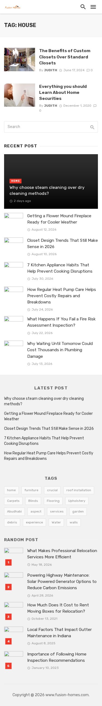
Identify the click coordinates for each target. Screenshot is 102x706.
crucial (52, 490)
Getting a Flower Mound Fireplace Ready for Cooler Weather (59, 219)
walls (74, 522)
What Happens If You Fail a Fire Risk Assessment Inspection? (61, 322)
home (11, 490)
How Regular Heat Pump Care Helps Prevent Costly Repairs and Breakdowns (61, 296)
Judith (50, 70)
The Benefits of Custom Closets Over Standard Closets (64, 56)
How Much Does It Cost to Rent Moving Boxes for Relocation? (58, 608)
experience (34, 522)
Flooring (53, 501)
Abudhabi (14, 511)
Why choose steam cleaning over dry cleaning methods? (47, 190)
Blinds (33, 501)
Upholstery (76, 501)
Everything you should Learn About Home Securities (63, 92)
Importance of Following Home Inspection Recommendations (56, 657)
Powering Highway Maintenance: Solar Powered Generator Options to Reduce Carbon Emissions (62, 581)
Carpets (13, 501)
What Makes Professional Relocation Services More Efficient (62, 553)
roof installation (78, 490)
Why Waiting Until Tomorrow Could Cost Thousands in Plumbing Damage (60, 350)
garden (78, 511)
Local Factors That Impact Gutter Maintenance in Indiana (59, 632)
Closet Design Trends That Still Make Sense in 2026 (62, 243)
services (57, 511)
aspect (35, 511)
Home (15, 181)
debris (12, 522)
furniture (31, 490)
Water (56, 522)
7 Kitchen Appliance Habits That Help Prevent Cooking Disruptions (59, 268)
